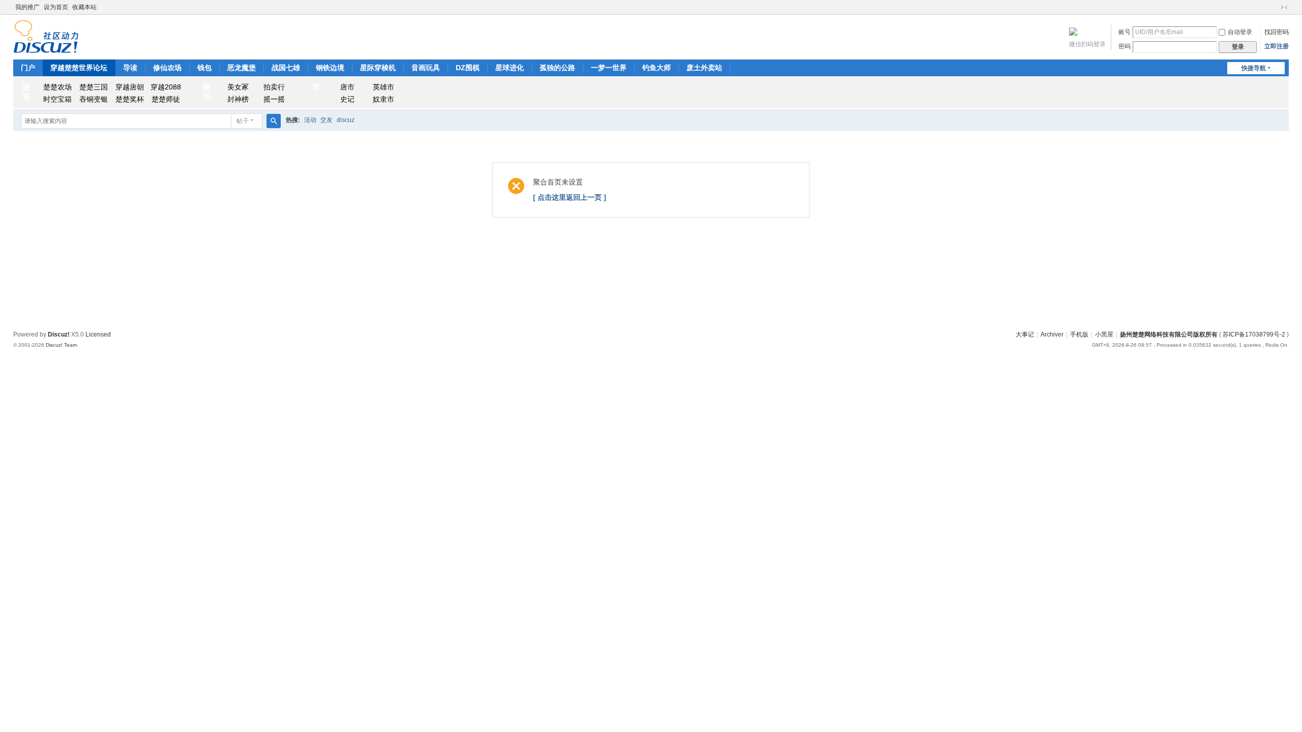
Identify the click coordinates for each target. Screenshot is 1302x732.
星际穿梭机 (378, 68)
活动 (310, 120)
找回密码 (1276, 32)
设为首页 (56, 7)
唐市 (347, 87)
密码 (1124, 46)
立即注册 (1276, 46)
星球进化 (509, 68)
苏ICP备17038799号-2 (1254, 334)
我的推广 (27, 7)
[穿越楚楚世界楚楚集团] (46, 36)
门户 (28, 68)
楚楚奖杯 (129, 99)
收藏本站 (84, 7)
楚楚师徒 (166, 99)
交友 (326, 120)
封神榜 (238, 99)
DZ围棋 (468, 68)
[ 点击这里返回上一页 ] (569, 197)
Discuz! (59, 334)
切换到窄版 (1284, 7)
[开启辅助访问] (1274, 7)
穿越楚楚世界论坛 (78, 68)
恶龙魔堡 (241, 68)
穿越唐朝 (129, 87)
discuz (345, 120)
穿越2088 (166, 87)
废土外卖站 (704, 68)
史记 (347, 99)
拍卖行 (274, 87)
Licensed (98, 334)
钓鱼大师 (656, 68)
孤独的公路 (557, 68)
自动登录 (1240, 32)
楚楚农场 (57, 87)
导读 (130, 68)
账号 (1124, 32)
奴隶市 (383, 99)
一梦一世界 (609, 68)
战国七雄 (286, 68)
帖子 (242, 121)
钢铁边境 (330, 68)
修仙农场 (167, 68)
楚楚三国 (93, 87)
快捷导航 (1253, 68)
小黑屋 (1104, 334)
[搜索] (274, 121)
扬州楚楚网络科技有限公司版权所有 (1169, 334)
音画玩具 (425, 68)
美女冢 (238, 87)
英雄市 (383, 87)
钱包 (204, 68)
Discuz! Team (61, 345)
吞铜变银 (93, 99)
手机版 (1079, 334)
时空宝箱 (57, 99)
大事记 (1025, 334)
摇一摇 (274, 99)
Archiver (1052, 334)
